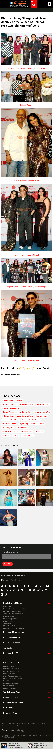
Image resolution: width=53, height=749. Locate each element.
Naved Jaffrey (20, 181)
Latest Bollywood (12, 663)
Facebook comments (10, 375)
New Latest (10, 697)
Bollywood (13, 703)
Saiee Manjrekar (7, 428)
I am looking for (10, 552)
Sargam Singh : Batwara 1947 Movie (31, 424)
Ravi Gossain (13, 68)
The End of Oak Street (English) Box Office (16, 412)
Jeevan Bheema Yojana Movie (13, 614)
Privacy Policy (21, 723)
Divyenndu (6, 435)
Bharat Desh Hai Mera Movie (13, 626)
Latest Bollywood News (25, 416)
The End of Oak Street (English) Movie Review (17, 404)
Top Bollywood (12, 692)
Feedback (31, 723)
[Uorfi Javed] (26, 457)
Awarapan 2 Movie (43, 404)
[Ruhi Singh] (8, 477)
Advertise (11, 723)
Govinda (16, 435)
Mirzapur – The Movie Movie (13, 611)
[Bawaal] (26, 477)
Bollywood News (8, 416)
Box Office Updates (10, 674)
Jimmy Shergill (39, 68)
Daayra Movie (8, 621)
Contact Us (41, 723)
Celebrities (16, 580)
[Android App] (18, 730)
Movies (4, 580)
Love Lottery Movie (10, 619)
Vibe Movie (7, 623)
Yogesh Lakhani (13, 287)
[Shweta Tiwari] (8, 457)
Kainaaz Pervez (26, 68)
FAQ (17, 726)
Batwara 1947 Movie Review (12, 400)
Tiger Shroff (39, 431)
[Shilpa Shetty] (8, 497)
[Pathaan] (26, 497)
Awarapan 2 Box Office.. (10, 420)
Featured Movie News (11, 669)
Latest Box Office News (11, 671)
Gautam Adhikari (27, 435)
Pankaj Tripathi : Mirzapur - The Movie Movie (17, 431)
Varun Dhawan (22, 428)
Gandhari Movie (8, 606)
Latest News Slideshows (12, 681)
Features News (41, 416)
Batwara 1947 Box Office (10, 408)
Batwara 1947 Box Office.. (30, 420)
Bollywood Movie (13, 632)
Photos (14, 446)
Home (4, 723)
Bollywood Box (11, 653)
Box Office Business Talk (12, 676)
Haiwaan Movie (8, 616)
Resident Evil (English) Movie (13, 628)
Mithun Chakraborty (9, 424)
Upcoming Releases (10, 683)
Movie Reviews (8, 686)
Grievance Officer (8, 726)
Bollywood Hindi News (11, 688)
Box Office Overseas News (12, 678)
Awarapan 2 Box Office (42, 412)
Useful (8, 708)
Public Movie (12, 637)
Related (5, 446)
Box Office (11, 643)
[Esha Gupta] (8, 517)
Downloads (11, 713)
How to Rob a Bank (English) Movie (15, 609)
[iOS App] (22, 730)
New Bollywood (12, 603)
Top (7, 648)
